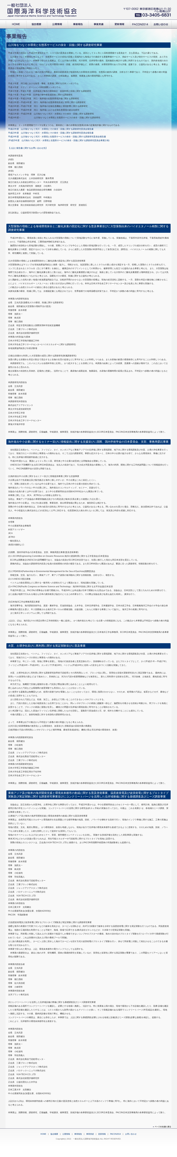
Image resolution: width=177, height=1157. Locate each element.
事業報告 (78, 1134)
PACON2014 (115, 1134)
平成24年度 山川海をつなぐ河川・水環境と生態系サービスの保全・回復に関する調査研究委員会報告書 (57, 136)
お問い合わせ (131, 1134)
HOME (43, 1134)
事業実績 (90, 1134)
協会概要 (54, 1134)
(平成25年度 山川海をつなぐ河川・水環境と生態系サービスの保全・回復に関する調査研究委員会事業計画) (58, 140)
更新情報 (102, 1134)
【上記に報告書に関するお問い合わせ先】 (28, 148)
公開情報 (66, 1134)
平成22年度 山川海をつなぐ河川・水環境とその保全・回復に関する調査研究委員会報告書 (51, 129)
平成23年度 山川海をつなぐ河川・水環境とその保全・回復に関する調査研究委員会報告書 (51, 133)
